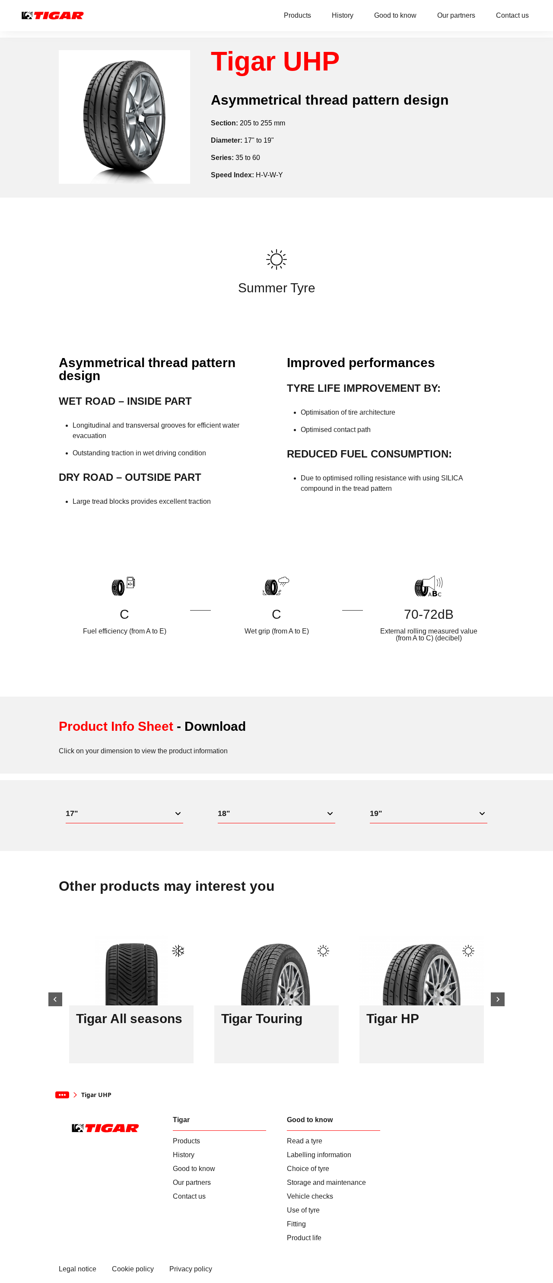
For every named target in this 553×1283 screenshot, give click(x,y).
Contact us (512, 15)
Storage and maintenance (326, 1182)
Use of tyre (303, 1210)
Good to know (395, 15)
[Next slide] (498, 999)
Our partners (456, 15)
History (342, 15)
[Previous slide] (55, 999)
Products (297, 15)
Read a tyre (304, 1141)
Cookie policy (133, 1269)
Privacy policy (190, 1269)
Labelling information (319, 1155)
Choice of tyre (308, 1168)
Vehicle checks (310, 1196)
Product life (304, 1238)
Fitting (296, 1224)
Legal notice (77, 1269)
